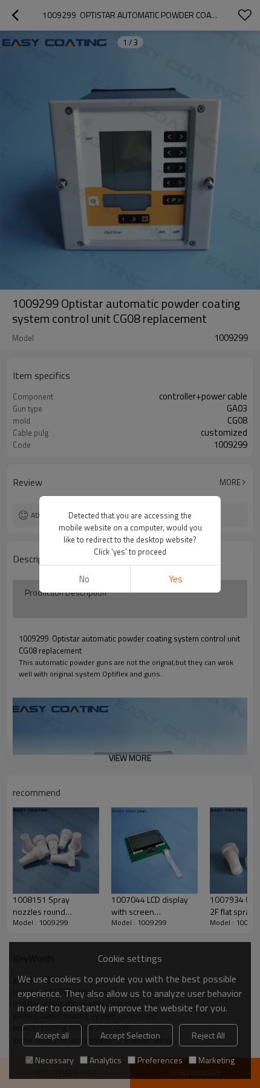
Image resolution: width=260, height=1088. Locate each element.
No (84, 579)
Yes (176, 579)
